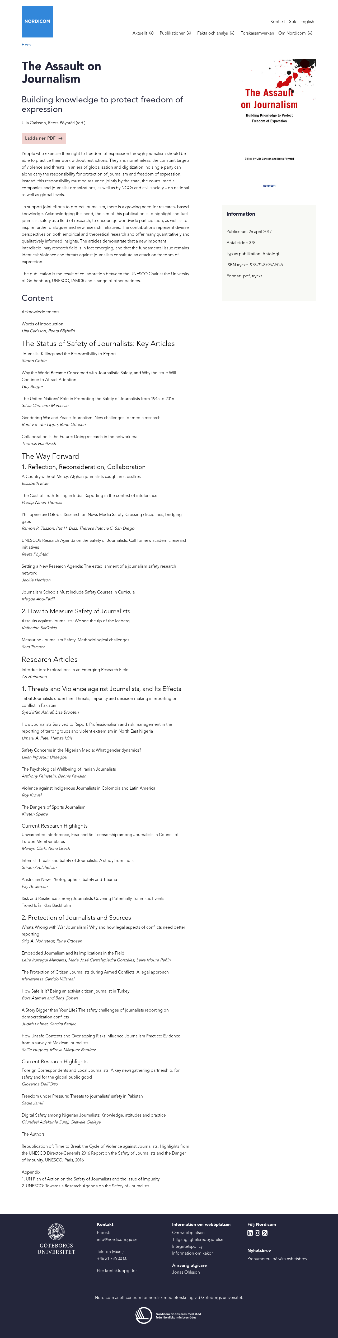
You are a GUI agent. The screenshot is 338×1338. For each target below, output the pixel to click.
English (307, 22)
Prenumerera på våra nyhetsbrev (277, 1259)
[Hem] (40, 21)
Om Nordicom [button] (292, 33)
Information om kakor (192, 1253)
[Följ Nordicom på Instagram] (257, 1233)
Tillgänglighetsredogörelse (197, 1240)
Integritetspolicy (187, 1247)
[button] (153, 34)
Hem (26, 45)
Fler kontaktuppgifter (117, 1271)
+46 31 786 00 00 (112, 1259)
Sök (292, 22)
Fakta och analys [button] (212, 33)
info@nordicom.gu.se (117, 1240)
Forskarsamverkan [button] (257, 33)
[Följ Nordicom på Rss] (264, 1233)
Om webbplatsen (188, 1233)
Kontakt (277, 22)
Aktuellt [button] (140, 33)
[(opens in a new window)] (169, 1315)
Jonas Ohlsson (186, 1272)
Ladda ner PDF (40, 138)
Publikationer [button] (172, 33)
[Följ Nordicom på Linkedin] (250, 1233)
